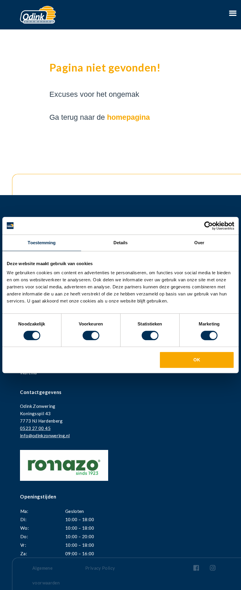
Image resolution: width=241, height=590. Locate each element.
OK (196, 359)
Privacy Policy (100, 568)
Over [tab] (199, 242)
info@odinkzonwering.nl (45, 435)
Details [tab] (120, 242)
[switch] (91, 335)
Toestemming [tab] (42, 242)
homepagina (128, 117)
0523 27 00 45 (35, 428)
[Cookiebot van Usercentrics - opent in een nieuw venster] (208, 225)
